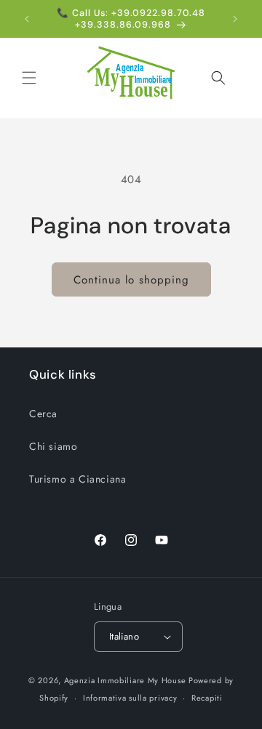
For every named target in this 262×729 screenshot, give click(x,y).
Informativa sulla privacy (130, 698)
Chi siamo (53, 446)
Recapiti (207, 698)
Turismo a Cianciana (77, 479)
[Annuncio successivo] (235, 19)
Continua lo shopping (131, 280)
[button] (29, 78)
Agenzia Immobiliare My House (125, 680)
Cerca (43, 413)
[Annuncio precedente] (27, 19)
